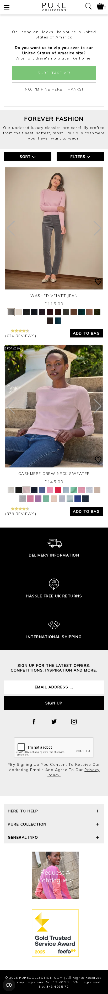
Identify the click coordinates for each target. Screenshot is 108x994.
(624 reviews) (20, 336)
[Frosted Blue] (66, 490)
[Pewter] (11, 312)
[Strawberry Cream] (50, 490)
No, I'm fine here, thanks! (54, 89)
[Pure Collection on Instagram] (73, 721)
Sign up (54, 703)
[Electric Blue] (77, 498)
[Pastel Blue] (62, 498)
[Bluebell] (42, 490)
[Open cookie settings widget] (9, 985)
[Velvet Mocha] (74, 312)
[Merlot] (42, 312)
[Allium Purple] (38, 498)
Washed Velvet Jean (54, 295)
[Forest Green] (81, 312)
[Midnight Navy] (34, 490)
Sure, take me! (54, 73)
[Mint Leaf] (46, 498)
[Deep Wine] (50, 312)
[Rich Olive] (97, 312)
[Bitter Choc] (58, 312)
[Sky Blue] (70, 498)
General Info (23, 837)
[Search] (88, 7)
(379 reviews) (20, 513)
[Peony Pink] (30, 498)
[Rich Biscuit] (89, 312)
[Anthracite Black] (18, 490)
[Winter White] (18, 312)
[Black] (26, 312)
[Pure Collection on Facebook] (34, 721)
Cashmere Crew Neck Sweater (54, 473)
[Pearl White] (11, 490)
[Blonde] (97, 490)
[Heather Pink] (81, 490)
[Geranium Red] (58, 490)
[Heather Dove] (89, 490)
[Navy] (34, 312)
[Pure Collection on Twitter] (54, 721)
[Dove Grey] (22, 498)
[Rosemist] (26, 490)
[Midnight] (58, 320)
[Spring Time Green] (74, 490)
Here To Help (23, 811)
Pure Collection (27, 824)
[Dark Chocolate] (50, 320)
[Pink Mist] (54, 498)
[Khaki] (66, 312)
